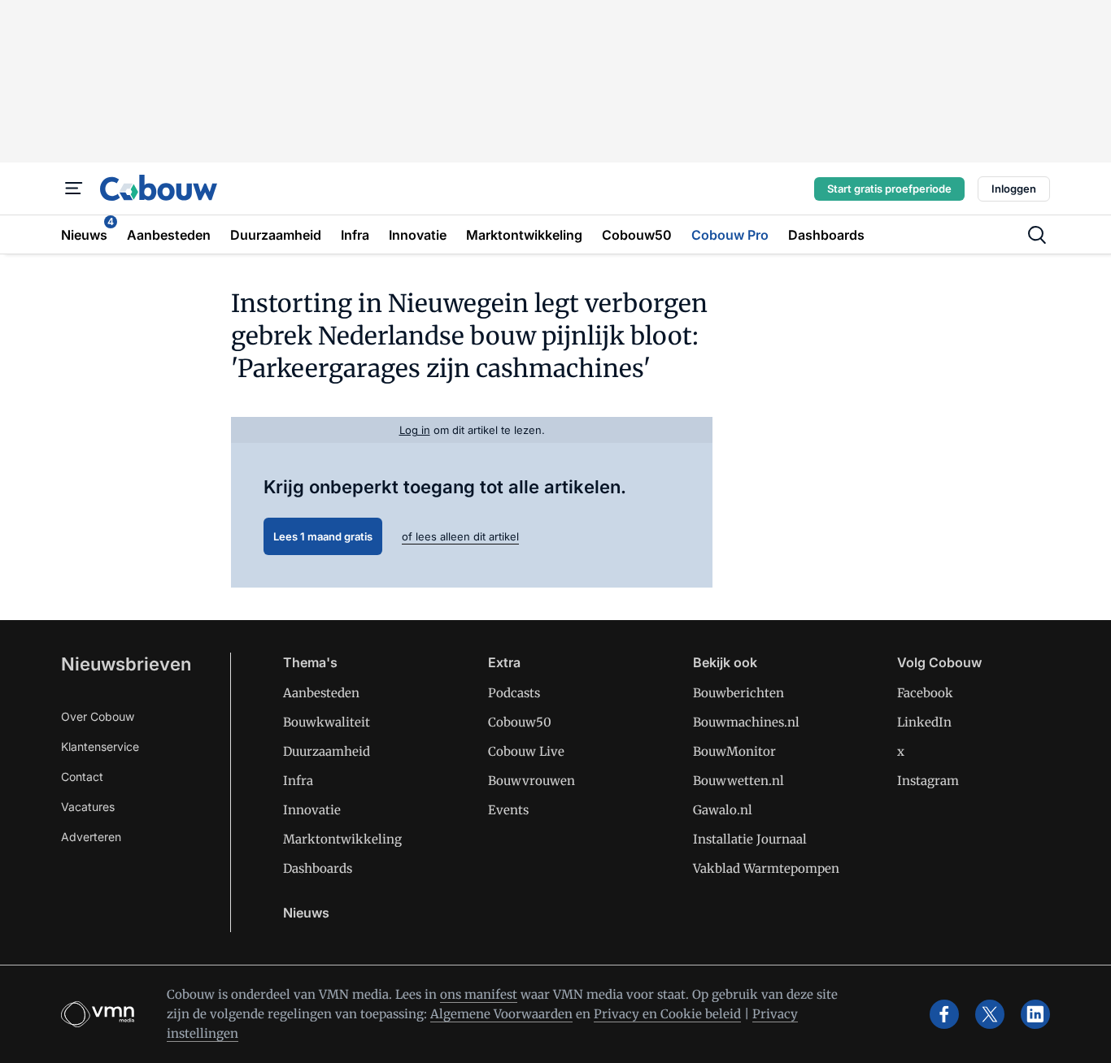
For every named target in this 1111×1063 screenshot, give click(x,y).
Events (508, 810)
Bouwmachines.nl (746, 722)
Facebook (925, 693)
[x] (989, 1014)
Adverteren (91, 837)
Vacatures (88, 807)
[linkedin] (1035, 1014)
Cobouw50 (519, 722)
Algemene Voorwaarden (501, 1014)
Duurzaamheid (326, 751)
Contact (82, 776)
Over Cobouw (97, 716)
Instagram (928, 780)
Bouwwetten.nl (738, 780)
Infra (298, 780)
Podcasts (514, 693)
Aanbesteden (321, 693)
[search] (1037, 235)
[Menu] (74, 188)
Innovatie (312, 810)
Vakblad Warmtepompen (766, 868)
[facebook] (944, 1014)
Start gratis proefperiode (889, 188)
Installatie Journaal (750, 839)
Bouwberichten (738, 693)
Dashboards (317, 868)
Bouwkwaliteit (326, 722)
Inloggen (1013, 188)
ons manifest (478, 994)
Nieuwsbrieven (126, 664)
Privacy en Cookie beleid (667, 1014)
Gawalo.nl (722, 810)
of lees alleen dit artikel (460, 536)
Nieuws (306, 913)
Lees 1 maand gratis (323, 536)
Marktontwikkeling (342, 839)
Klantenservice (100, 746)
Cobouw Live (526, 751)
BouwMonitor (734, 751)
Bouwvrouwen (531, 780)
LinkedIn (924, 722)
